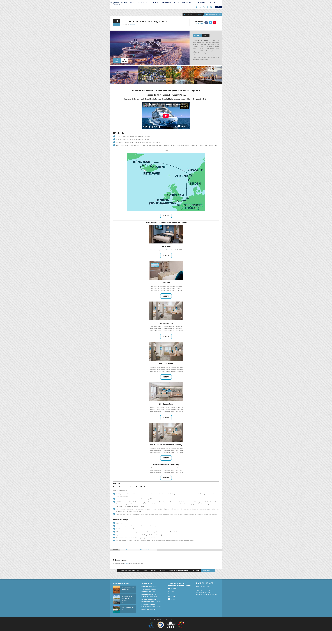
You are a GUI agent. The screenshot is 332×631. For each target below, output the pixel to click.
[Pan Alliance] (119, 5)
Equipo (145, 570)
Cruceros (128, 550)
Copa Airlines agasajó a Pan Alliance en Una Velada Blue (148, 599)
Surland (153, 570)
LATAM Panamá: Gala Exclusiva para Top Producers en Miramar (148, 606)
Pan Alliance (199, 14)
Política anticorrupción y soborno (178, 570)
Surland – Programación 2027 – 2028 (129, 570)
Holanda (135, 550)
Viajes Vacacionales (185, 2)
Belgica (122, 550)
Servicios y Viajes (168, 2)
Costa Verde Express (146, 591)
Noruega (154, 550)
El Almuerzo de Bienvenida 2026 (148, 604)
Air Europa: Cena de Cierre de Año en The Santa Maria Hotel (148, 609)
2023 (117, 25)
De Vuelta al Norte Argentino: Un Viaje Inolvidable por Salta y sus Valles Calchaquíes (148, 601)
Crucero (205, 35)
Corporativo (142, 2)
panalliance (132, 24)
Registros (162, 570)
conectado (126, 563)
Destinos (154, 2)
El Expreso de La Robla (147, 596)
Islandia (148, 550)
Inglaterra (141, 550)
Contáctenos (195, 570)
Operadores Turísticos (206, 2)
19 (117, 20)
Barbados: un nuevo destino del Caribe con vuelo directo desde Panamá (148, 589)
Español (218, 7)
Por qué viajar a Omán (146, 586)
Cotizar (166, 216)
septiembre (116, 23)
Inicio (132, 2)
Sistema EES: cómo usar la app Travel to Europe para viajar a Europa (148, 594)
